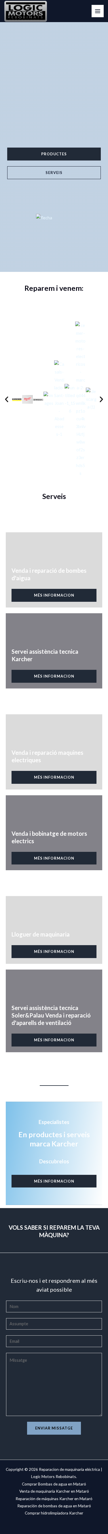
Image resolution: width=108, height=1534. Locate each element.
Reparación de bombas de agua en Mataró (54, 1505)
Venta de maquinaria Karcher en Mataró (54, 1491)
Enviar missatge (54, 1428)
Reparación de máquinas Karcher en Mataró (54, 1498)
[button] (6, 399)
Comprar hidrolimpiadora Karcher (54, 1512)
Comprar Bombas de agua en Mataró (54, 1483)
